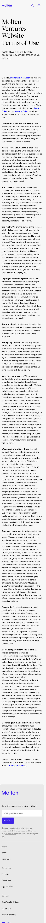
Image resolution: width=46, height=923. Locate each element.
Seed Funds (6, 881)
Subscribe (8, 820)
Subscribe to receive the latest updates (19, 806)
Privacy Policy (10, 834)
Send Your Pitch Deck (10, 902)
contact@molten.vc (16, 765)
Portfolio (5, 874)
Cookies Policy (21, 111)
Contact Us (6, 908)
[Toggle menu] (39, 5)
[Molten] (7, 5)
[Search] (32, 5)
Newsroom (6, 859)
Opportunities (8, 887)
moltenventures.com (20, 78)
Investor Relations (9, 914)
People (5, 853)
